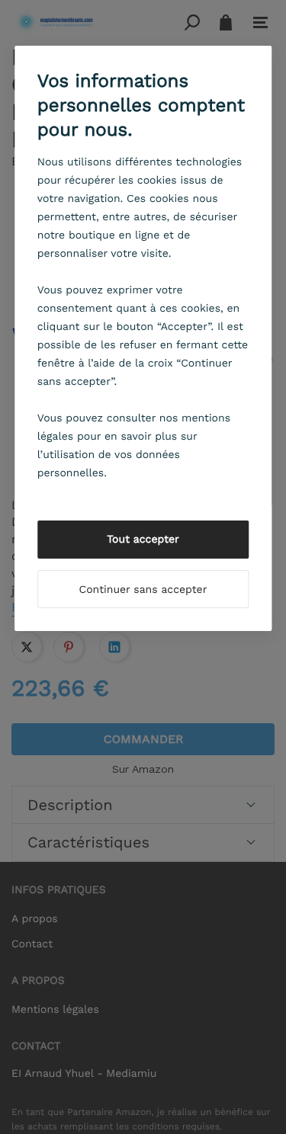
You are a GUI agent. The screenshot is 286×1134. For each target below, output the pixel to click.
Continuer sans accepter (143, 590)
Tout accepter (143, 539)
